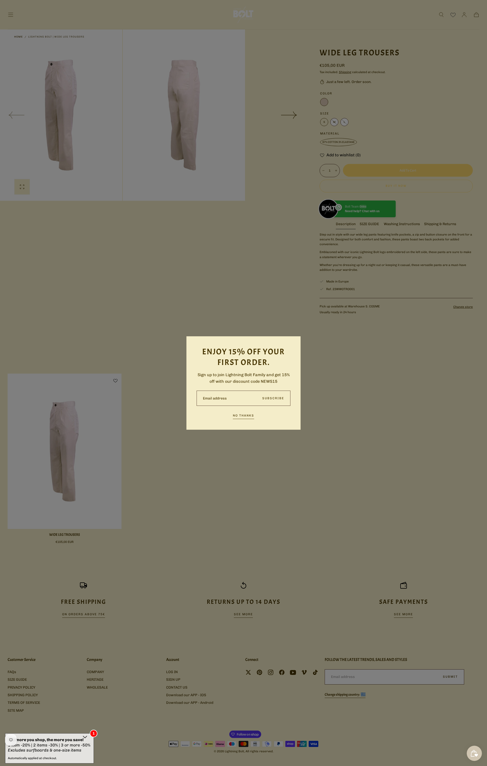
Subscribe (273, 398)
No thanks (243, 415)
